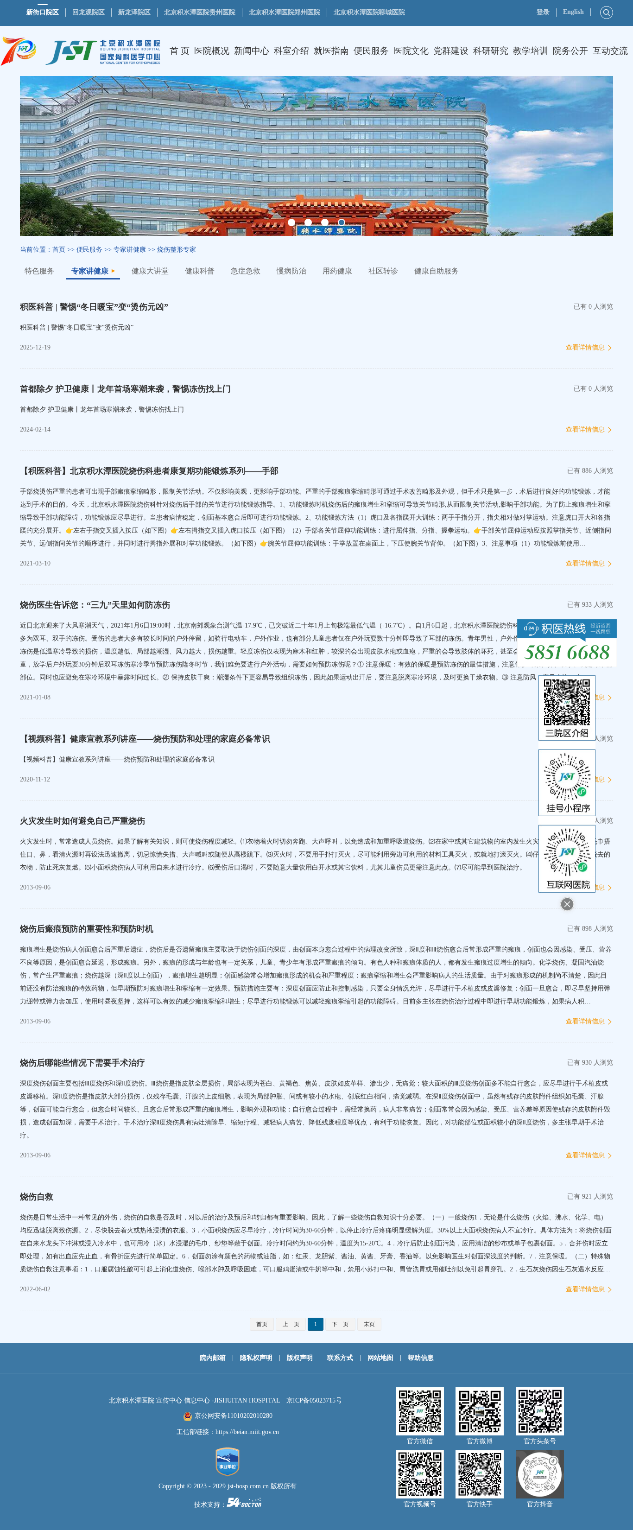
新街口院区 (42, 12)
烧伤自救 (36, 1196)
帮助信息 (421, 1357)
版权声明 (300, 1357)
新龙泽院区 (134, 12)
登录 (543, 12)
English (573, 11)
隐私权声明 (256, 1357)
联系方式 (340, 1357)
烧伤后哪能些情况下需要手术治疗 (82, 1062)
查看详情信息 (585, 347)
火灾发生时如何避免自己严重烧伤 (82, 820)
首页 (58, 249)
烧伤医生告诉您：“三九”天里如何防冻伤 (95, 604)
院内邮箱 (213, 1357)
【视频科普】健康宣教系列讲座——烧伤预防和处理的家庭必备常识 (145, 738)
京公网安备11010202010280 (233, 1415)
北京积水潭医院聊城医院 (369, 12)
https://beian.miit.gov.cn (247, 1431)
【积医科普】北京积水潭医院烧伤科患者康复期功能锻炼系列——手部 (149, 471)
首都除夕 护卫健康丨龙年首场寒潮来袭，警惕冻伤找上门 (125, 389)
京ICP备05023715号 (314, 1400)
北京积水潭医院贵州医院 (199, 12)
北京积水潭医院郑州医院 (284, 12)
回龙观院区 (88, 12)
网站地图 (380, 1357)
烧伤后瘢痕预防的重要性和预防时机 (86, 928)
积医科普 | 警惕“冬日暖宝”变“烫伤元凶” (94, 306)
